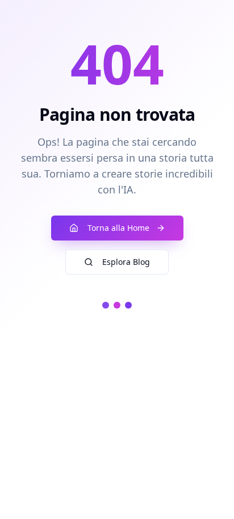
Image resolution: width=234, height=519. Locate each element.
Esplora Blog (126, 261)
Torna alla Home (118, 227)
